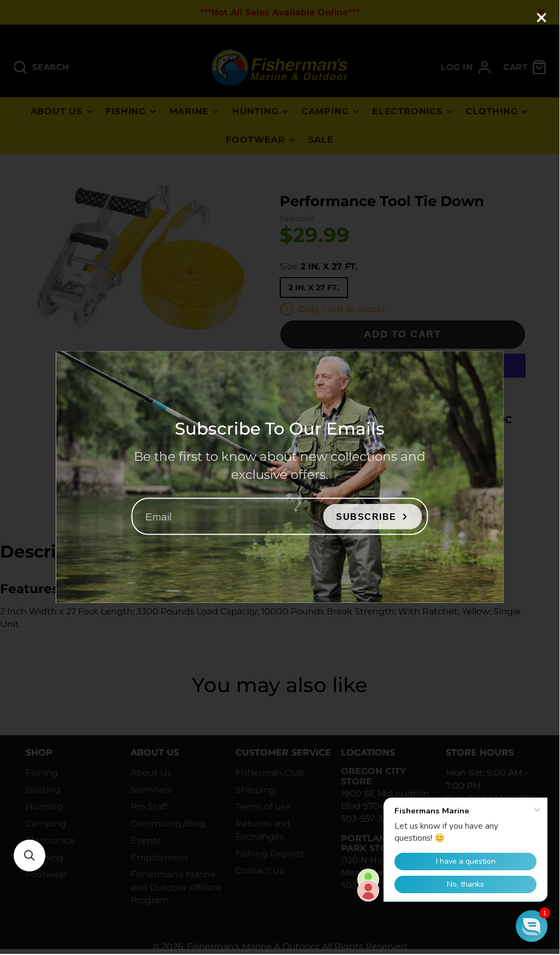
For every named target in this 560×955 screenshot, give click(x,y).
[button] (29, 855)
